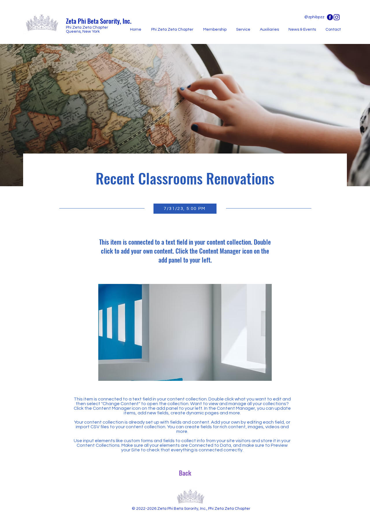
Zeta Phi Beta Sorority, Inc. (99, 20)
